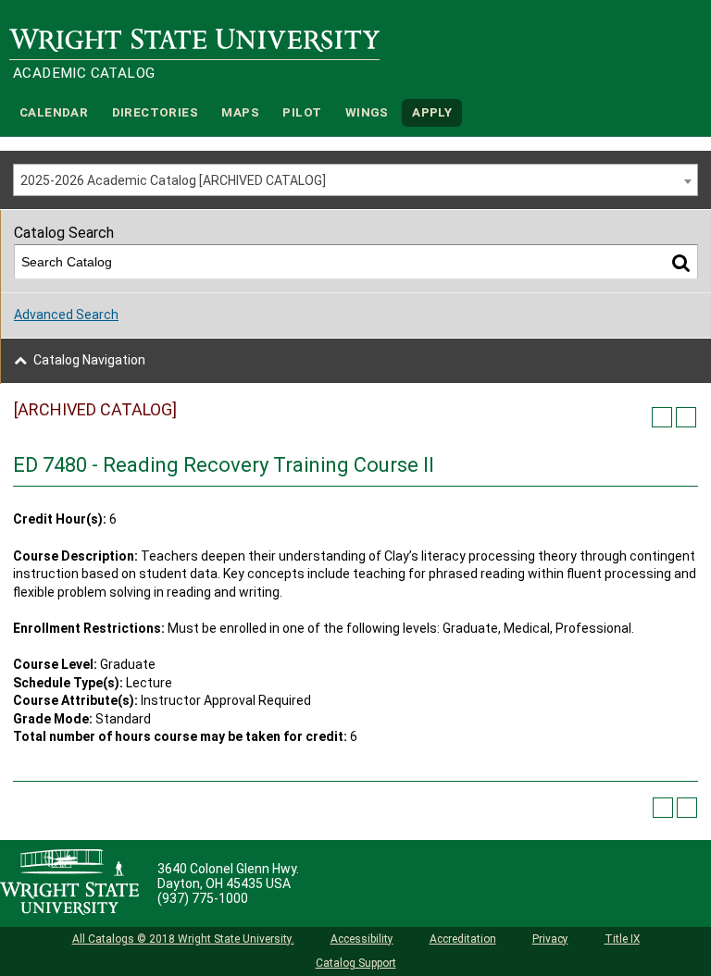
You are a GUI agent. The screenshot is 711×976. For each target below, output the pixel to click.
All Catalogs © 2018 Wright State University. (183, 939)
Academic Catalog (84, 73)
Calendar (53, 112)
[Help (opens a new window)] (686, 417)
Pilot (301, 112)
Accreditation (463, 939)
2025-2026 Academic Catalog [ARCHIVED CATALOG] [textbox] (173, 180)
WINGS (367, 112)
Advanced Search (66, 314)
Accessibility (362, 939)
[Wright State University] (69, 883)
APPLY (432, 112)
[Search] (681, 262)
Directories (155, 112)
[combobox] (355, 180)
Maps (240, 112)
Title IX (622, 939)
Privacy (550, 939)
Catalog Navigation (89, 359)
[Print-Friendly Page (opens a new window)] (662, 417)
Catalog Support (356, 963)
